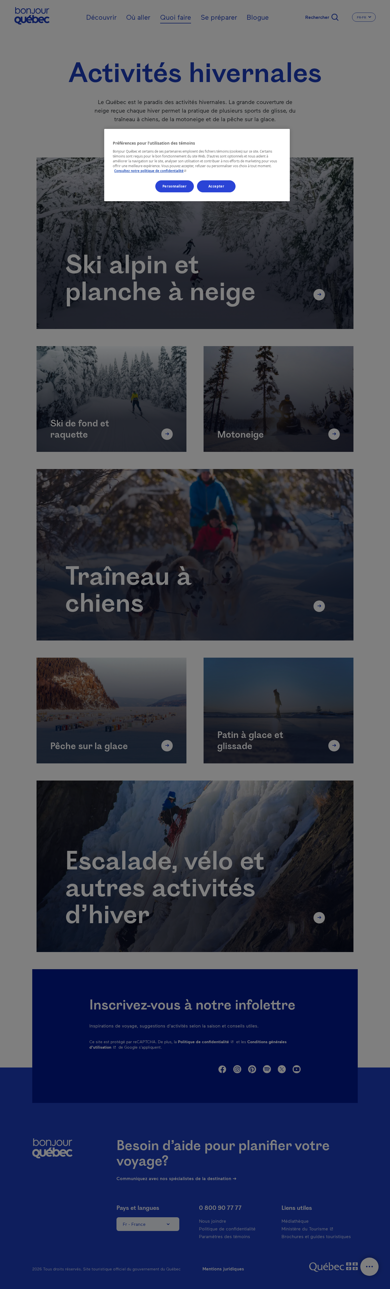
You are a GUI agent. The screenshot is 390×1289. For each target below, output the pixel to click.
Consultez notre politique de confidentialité (151, 171)
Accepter (216, 186)
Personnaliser (174, 186)
